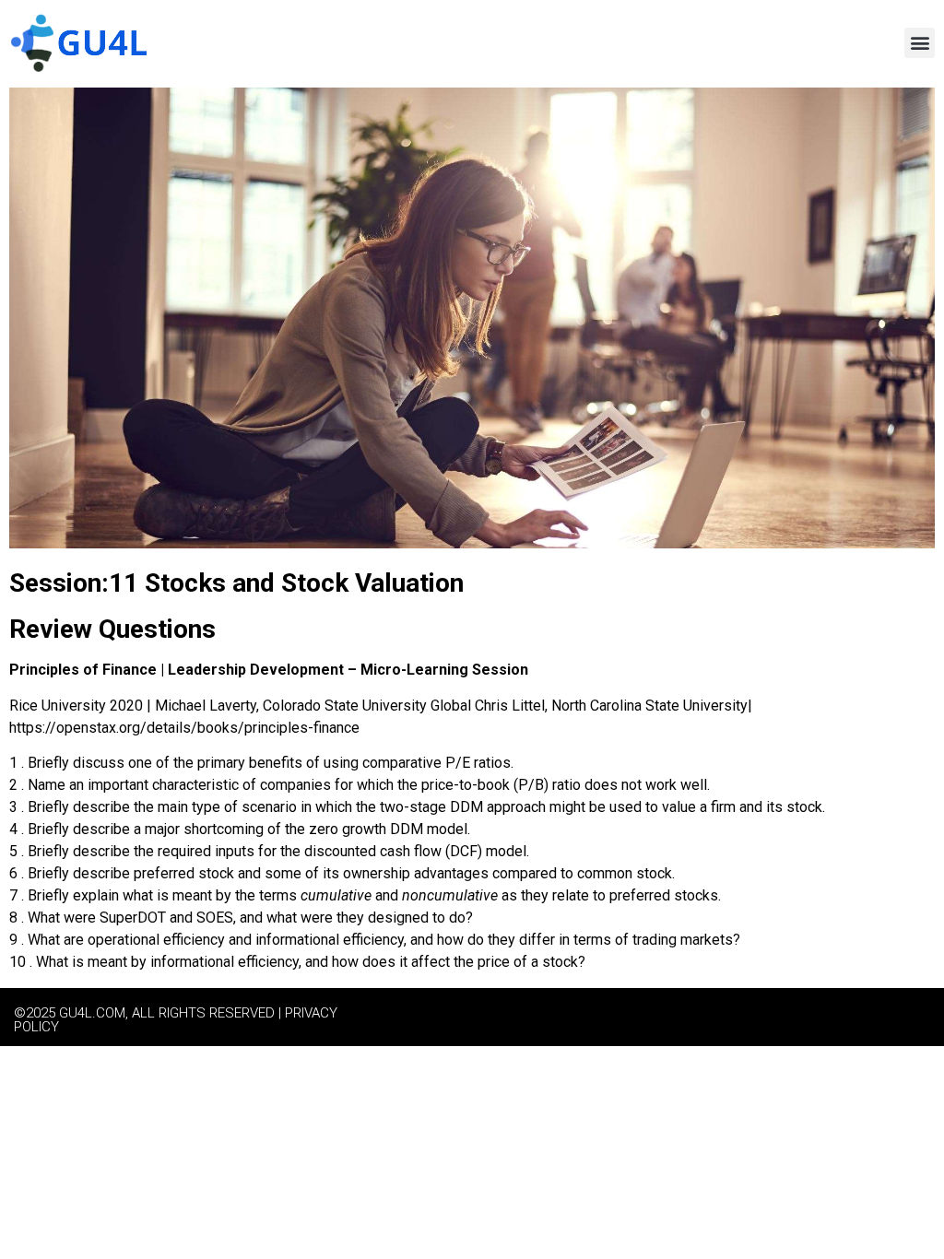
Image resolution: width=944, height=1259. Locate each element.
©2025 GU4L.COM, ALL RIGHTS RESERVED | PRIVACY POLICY (175, 1020)
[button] (919, 43)
